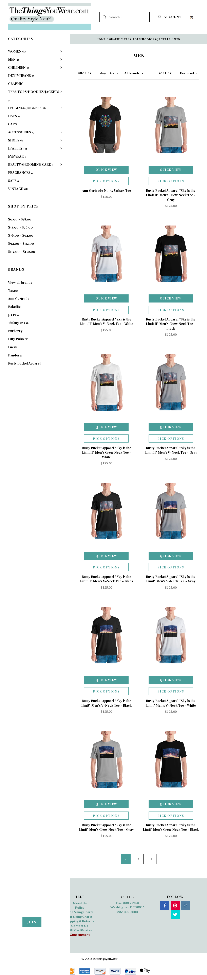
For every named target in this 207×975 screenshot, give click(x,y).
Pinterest (175, 905)
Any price (107, 73)
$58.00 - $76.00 (20, 227)
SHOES (15, 140)
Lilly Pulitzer (18, 339)
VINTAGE (17, 189)
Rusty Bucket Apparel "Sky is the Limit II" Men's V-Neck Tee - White (106, 321)
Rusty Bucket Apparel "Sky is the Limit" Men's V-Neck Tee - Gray (170, 578)
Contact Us (79, 926)
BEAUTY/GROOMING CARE (30, 164)
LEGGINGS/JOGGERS (27, 108)
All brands (131, 73)
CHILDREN (18, 67)
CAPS (13, 124)
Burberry (15, 331)
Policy (79, 907)
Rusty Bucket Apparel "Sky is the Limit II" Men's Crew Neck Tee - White (106, 452)
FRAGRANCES (20, 172)
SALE (13, 180)
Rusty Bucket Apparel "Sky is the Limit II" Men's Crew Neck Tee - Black (170, 323)
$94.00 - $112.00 (21, 243)
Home (101, 39)
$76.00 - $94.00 (20, 235)
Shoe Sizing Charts (80, 912)
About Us (80, 903)
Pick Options (106, 181)
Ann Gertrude (18, 298)
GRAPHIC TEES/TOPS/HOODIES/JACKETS (33, 91)
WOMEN (17, 51)
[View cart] (191, 17)
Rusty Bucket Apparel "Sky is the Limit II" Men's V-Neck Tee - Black (106, 578)
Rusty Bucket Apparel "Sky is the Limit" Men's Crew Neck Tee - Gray (106, 827)
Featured (187, 73)
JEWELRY (17, 148)
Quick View (106, 170)
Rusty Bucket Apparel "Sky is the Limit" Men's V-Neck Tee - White (171, 703)
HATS (14, 116)
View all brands (20, 282)
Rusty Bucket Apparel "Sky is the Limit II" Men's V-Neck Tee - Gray (171, 450)
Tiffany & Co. (18, 323)
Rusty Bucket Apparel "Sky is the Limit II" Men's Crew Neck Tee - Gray (170, 195)
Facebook (164, 905)
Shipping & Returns (79, 921)
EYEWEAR (17, 156)
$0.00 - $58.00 (19, 219)
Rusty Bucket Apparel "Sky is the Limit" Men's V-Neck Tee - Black (106, 703)
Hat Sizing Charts (80, 916)
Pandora (15, 355)
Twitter (175, 914)
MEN (13, 59)
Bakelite (14, 307)
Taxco (13, 290)
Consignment (80, 934)
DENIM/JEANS (21, 75)
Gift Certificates (80, 930)
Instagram (185, 905)
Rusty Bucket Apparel (24, 363)
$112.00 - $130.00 (21, 251)
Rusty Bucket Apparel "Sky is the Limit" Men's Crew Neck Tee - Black (171, 827)
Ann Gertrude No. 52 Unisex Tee (106, 190)
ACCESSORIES (21, 132)
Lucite (13, 347)
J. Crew (13, 315)
